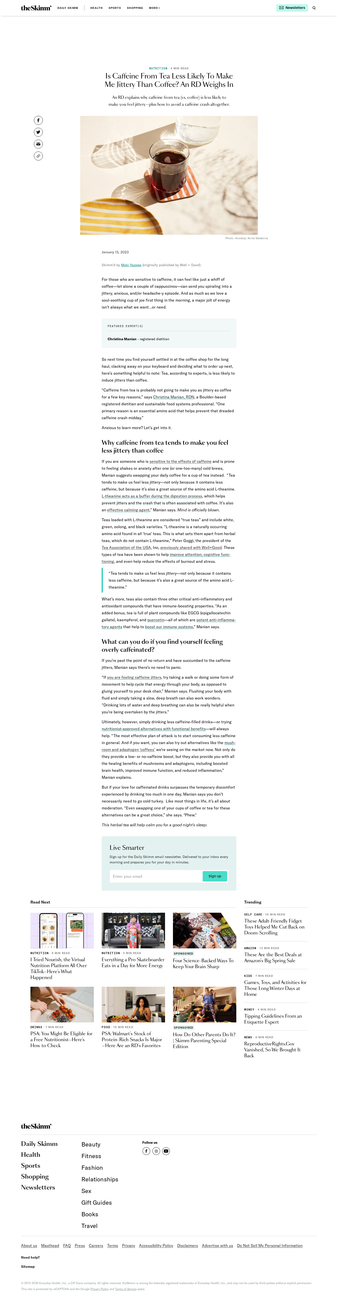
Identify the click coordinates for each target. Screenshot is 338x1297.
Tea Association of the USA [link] (126, 547)
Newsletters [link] (38, 1188)
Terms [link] (112, 1245)
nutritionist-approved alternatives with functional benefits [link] (154, 728)
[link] (36, 7)
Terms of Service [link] (126, 1289)
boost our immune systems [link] (169, 626)
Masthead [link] (50, 1245)
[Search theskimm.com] (314, 8)
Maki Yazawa (131, 265)
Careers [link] (96, 1245)
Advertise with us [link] (217, 1245)
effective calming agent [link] (128, 509)
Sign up (215, 876)
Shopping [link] (135, 8)
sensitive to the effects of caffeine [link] (180, 461)
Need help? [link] (30, 1257)
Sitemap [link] (28, 1266)
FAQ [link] (67, 1245)
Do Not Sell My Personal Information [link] (270, 1245)
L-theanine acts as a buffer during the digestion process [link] (152, 495)
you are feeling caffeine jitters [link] (134, 677)
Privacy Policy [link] (100, 1289)
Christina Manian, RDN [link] (173, 396)
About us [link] (29, 1245)
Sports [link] (115, 8)
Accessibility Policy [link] (156, 1245)
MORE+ (154, 8)
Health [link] (96, 8)
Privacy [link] (128, 1245)
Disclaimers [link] (187, 1245)
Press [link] (80, 1245)
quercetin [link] (155, 619)
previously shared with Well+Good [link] (191, 547)
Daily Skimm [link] (67, 8)
